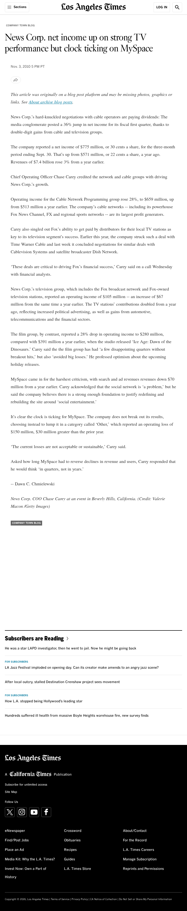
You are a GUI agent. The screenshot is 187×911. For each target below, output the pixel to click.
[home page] (93, 7)
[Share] (16, 79)
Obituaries (72, 840)
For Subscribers (16, 662)
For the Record (135, 840)
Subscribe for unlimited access (26, 784)
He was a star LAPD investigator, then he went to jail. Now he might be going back (70, 648)
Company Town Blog (20, 25)
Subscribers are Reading (34, 638)
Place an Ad (14, 850)
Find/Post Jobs (17, 840)
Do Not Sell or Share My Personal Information (145, 899)
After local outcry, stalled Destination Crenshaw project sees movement (62, 682)
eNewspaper (15, 831)
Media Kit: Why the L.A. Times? (30, 859)
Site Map (11, 792)
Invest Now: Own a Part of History (25, 873)
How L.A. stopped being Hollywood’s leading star (44, 701)
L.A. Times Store (77, 869)
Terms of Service (60, 899)
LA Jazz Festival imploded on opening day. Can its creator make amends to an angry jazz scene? (82, 667)
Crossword (72, 831)
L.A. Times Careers (138, 850)
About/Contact (135, 831)
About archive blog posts (50, 102)
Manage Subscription (140, 859)
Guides (69, 859)
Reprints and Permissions (143, 869)
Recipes (70, 850)
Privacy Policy (80, 899)
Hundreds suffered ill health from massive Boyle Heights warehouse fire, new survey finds (77, 715)
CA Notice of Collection (103, 899)
